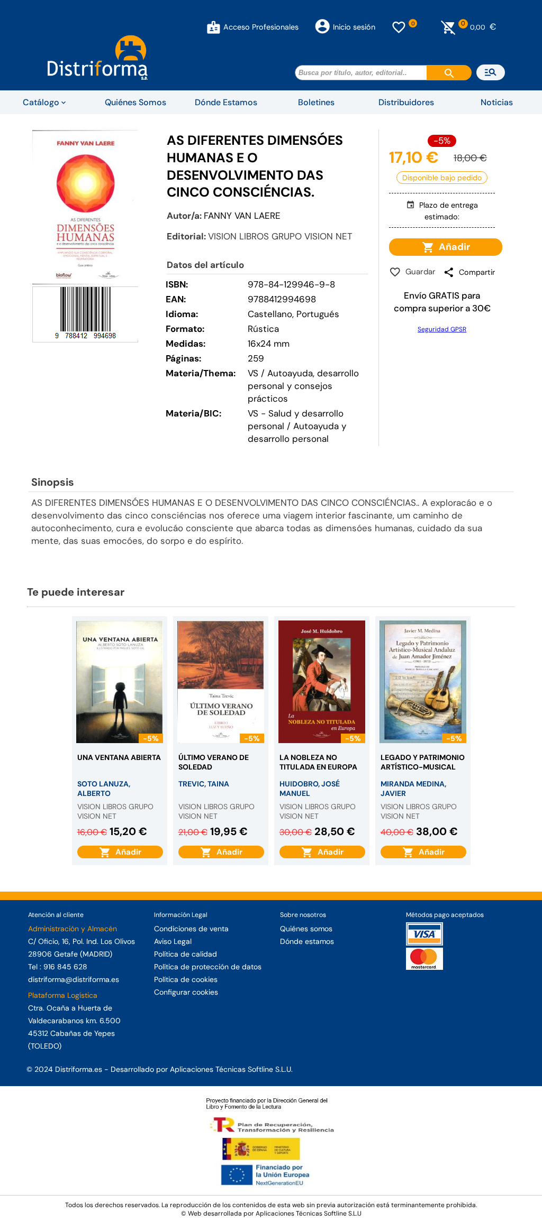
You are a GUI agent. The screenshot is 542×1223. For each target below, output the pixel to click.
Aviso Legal (173, 941)
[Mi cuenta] (213, 27)
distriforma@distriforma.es (73, 979)
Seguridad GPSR (442, 329)
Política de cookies (186, 979)
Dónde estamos (307, 941)
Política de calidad (185, 954)
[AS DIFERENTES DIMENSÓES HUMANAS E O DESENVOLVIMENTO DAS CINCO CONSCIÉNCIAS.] (85, 206)
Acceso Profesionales (261, 27)
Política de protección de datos (207, 966)
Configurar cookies (186, 992)
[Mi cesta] (448, 27)
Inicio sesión (354, 27)
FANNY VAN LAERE (242, 215)
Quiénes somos (306, 928)
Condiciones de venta (191, 928)
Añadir (452, 246)
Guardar (418, 271)
